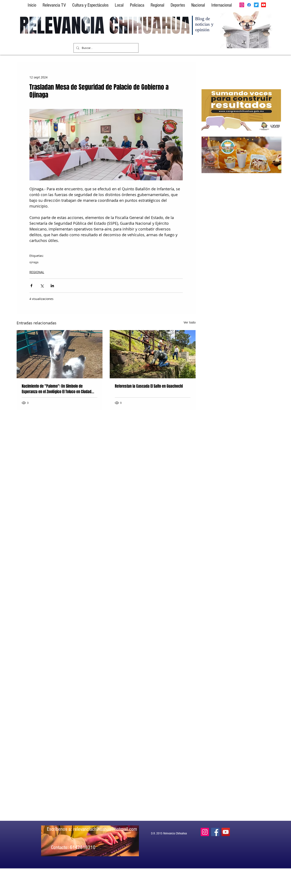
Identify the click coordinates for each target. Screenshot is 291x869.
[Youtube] (263, 5)
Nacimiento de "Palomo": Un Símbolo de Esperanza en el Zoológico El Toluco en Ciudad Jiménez (56, 388)
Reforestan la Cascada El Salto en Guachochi (149, 386)
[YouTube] (226, 832)
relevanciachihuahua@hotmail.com (105, 829)
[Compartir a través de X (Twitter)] (42, 286)
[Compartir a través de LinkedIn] (52, 286)
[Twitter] (256, 5)
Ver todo (190, 322)
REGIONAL (36, 272)
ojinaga (33, 262)
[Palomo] (59, 354)
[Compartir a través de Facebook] (31, 286)
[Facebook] (249, 5)
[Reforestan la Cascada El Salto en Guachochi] (153, 354)
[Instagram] (241, 5)
